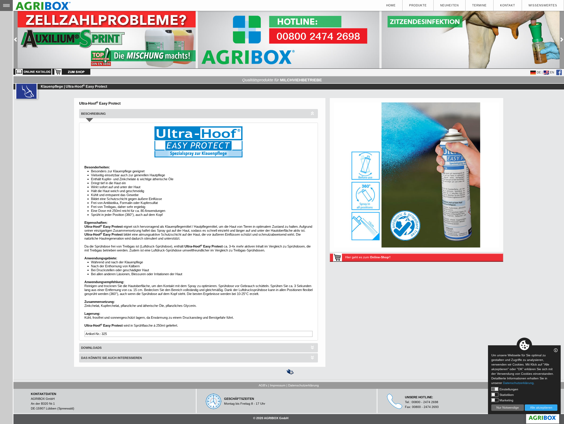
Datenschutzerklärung (303, 385)
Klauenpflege (52, 86)
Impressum (278, 385)
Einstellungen (508, 389)
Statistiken (506, 395)
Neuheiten (449, 5)
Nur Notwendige (507, 407)
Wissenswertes (543, 5)
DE (538, 72)
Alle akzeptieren (541, 407)
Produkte (418, 5)
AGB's (263, 385)
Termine (479, 5)
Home (391, 5)
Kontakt (507, 5)
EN (551, 72)
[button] (15, 39)
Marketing (506, 400)
